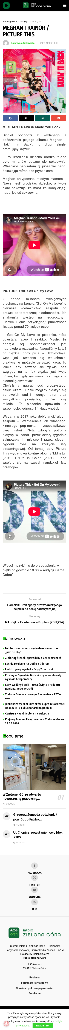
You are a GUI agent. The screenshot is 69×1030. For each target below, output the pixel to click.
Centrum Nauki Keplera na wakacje (27, 713)
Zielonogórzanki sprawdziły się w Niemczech (33, 658)
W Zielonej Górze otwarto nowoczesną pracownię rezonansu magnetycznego (23, 796)
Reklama (34, 977)
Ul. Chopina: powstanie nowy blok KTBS (37, 834)
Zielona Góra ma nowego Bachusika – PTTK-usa (33, 696)
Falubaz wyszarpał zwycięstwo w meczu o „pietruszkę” (31, 650)
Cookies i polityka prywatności (34, 988)
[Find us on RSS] (34, 902)
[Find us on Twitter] (34, 878)
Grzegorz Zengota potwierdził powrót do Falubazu (35, 817)
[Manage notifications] (6, 1023)
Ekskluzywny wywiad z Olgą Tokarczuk (29, 669)
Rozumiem (42, 1025)
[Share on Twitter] (26, 118)
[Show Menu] (64, 5)
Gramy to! (36, 21)
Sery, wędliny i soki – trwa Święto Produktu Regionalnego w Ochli (32, 686)
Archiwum (34, 993)
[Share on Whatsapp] (42, 118)
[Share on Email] (58, 118)
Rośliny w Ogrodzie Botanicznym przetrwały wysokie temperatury (33, 677)
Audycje (24, 21)
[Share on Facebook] (10, 118)
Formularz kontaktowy (34, 982)
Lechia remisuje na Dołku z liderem (27, 663)
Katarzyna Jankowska (22, 42)
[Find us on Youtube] (34, 890)
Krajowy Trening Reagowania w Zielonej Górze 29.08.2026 (34, 721)
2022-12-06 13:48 (49, 42)
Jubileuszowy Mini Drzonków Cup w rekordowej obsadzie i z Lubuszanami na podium (35, 706)
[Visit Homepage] (37, 5)
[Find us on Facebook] (34, 865)
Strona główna (10, 21)
